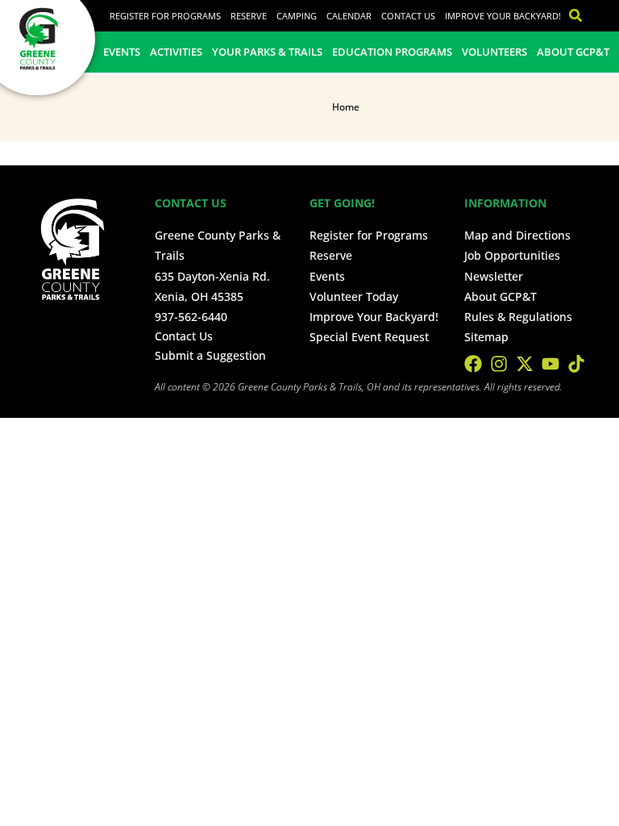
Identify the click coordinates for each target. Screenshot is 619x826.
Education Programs (392, 51)
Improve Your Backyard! (503, 16)
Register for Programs (165, 16)
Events (121, 51)
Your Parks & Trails (267, 51)
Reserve (249, 16)
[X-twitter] (525, 364)
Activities (176, 51)
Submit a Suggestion (210, 355)
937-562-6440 (191, 316)
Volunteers (494, 51)
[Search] (571, 15)
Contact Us (408, 16)
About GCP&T (573, 51)
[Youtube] (550, 364)
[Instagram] (499, 364)
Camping (296, 16)
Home (345, 107)
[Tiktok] (576, 364)
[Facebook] (473, 364)
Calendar (349, 16)
